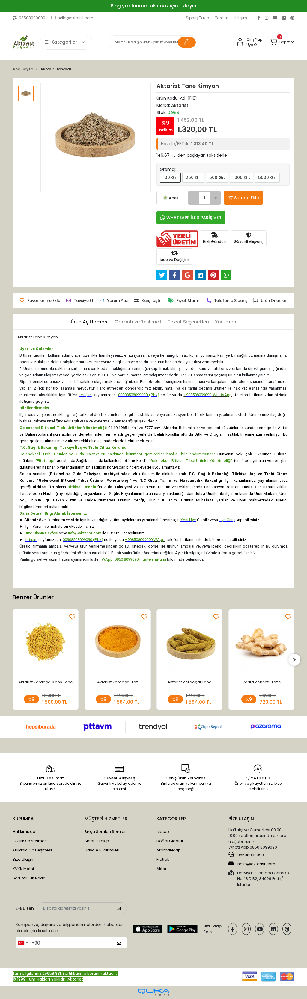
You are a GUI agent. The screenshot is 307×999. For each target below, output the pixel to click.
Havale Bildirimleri (102, 850)
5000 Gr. (267, 177)
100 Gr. (170, 177)
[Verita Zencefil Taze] (261, 643)
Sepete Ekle (246, 198)
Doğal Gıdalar (169, 841)
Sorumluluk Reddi (29, 878)
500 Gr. (217, 177)
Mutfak (162, 859)
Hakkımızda (24, 831)
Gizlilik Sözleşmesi (30, 841)
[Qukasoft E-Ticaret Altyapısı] (153, 992)
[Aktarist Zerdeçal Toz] (117, 643)
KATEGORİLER (171, 819)
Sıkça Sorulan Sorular (105, 831)
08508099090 (250, 855)
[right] (294, 659)
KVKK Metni (23, 869)
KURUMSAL (24, 819)
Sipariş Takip (197, 17)
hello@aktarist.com (256, 864)
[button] (282, 42)
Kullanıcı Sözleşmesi (32, 850)
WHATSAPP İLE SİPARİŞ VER (193, 218)
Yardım (221, 17)
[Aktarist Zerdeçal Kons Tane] (45, 643)
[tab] (90, 322)
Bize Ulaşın (23, 859)
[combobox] (23, 942)
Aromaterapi (169, 850)
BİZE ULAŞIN (241, 819)
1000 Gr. (241, 177)
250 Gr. (193, 177)
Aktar (161, 869)
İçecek (163, 831)
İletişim (240, 17)
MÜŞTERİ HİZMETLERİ (107, 819)
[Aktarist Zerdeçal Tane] (189, 643)
